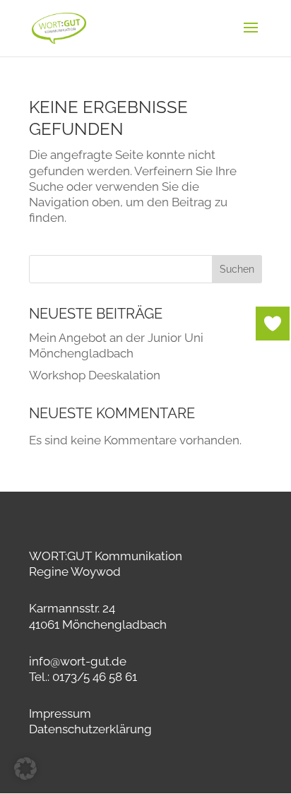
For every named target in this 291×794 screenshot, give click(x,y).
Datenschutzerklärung (90, 729)
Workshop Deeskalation (94, 375)
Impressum (60, 713)
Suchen (237, 269)
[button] (25, 768)
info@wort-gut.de (77, 661)
